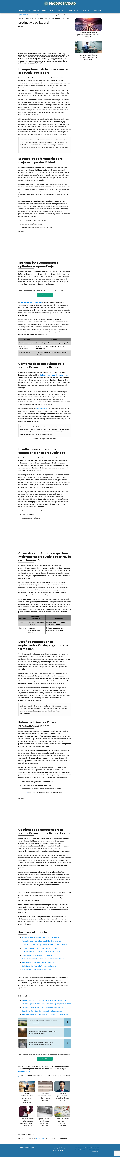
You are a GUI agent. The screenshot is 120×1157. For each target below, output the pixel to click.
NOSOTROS (85, 10)
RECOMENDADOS (72, 10)
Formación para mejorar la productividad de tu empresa (41, 941)
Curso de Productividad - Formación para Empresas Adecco (43, 959)
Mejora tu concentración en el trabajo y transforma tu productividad (45, 1014)
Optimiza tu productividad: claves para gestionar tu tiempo (42, 1007)
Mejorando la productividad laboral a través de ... (39, 962)
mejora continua (41, 409)
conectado (40, 1138)
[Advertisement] (44, 39)
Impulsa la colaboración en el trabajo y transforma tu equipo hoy (59, 1076)
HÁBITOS (22, 10)
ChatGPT (44, 295)
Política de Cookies (58, 1150)
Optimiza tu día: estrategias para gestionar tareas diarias (42, 1011)
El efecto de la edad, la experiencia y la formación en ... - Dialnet (44, 945)
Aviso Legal (58, 1147)
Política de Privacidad (59, 1149)
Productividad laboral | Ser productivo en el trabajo (39, 948)
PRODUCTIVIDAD (48, 10)
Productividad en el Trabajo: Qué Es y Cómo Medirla (40, 937)
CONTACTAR (96, 10)
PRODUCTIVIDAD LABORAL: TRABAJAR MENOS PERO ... (43, 952)
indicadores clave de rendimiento (54, 375)
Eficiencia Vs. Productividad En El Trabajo (36, 969)
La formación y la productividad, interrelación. (38, 955)
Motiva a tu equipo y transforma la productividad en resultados (44, 1000)
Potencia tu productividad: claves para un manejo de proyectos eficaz (46, 1004)
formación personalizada (31, 302)
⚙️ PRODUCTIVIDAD (60, 3)
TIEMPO (60, 10)
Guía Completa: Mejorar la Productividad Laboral (39, 966)
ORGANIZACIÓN (33, 10)
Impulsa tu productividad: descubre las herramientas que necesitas (31, 1076)
